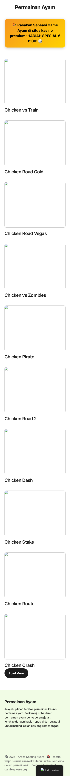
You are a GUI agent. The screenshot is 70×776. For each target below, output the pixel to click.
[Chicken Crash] (35, 636)
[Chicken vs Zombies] (35, 266)
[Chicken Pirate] (35, 328)
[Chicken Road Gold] (35, 143)
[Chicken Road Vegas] (35, 205)
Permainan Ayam (20, 701)
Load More (16, 673)
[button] (6, 7)
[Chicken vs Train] (35, 81)
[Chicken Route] (35, 575)
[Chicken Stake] (35, 513)
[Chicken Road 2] (35, 390)
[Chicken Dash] (35, 451)
